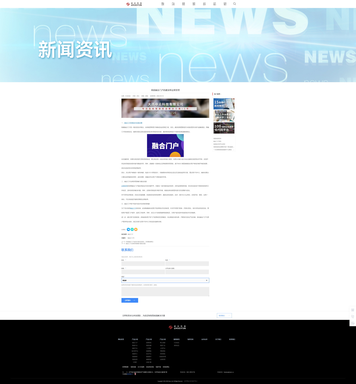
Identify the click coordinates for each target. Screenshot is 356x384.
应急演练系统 (150, 367)
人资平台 (162, 348)
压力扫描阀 (141, 367)
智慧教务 (134, 356)
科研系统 (162, 354)
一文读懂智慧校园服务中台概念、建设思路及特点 (224, 149)
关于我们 (214, 3)
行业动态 (128, 96)
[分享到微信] (128, 229)
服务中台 (134, 348)
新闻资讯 (183, 3)
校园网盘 (148, 351)
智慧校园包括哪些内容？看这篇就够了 (224, 147)
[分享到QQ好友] (136, 229)
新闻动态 (176, 345)
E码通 (135, 362)
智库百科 (194, 3)
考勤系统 (162, 351)
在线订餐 (148, 362)
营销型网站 (166, 367)
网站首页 (162, 3)
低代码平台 (135, 351)
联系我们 (225, 3)
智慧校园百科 (217, 138)
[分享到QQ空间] (132, 229)
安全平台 (148, 354)
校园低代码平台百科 (219, 144)
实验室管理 (162, 356)
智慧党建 (148, 345)
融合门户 (130, 234)
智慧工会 (162, 345)
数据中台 (134, 345)
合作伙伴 (204, 3)
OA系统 (149, 348)
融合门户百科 (217, 141)
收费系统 (148, 342)
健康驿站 (148, 359)
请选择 (124, 280)
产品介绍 (173, 3)
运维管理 (162, 359)
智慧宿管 (134, 359)
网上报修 (162, 342)
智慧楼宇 (148, 356)
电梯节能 (158, 367)
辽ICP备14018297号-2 (191, 381)
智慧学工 (134, 354)
